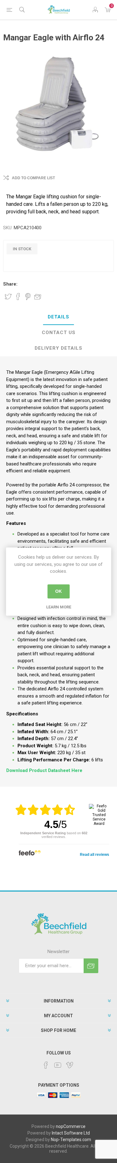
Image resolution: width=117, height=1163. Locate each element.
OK (58, 591)
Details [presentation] (58, 317)
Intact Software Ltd (71, 1132)
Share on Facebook (18, 296)
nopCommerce (70, 1126)
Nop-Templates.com (71, 1139)
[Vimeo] (70, 1065)
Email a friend (37, 296)
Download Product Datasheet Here (44, 770)
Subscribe (91, 965)
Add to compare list (33, 178)
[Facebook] (46, 1065)
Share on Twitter (8, 296)
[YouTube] (58, 1065)
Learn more (58, 607)
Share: (10, 284)
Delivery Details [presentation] (58, 348)
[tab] (58, 317)
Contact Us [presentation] (59, 332)
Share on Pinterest (28, 296)
